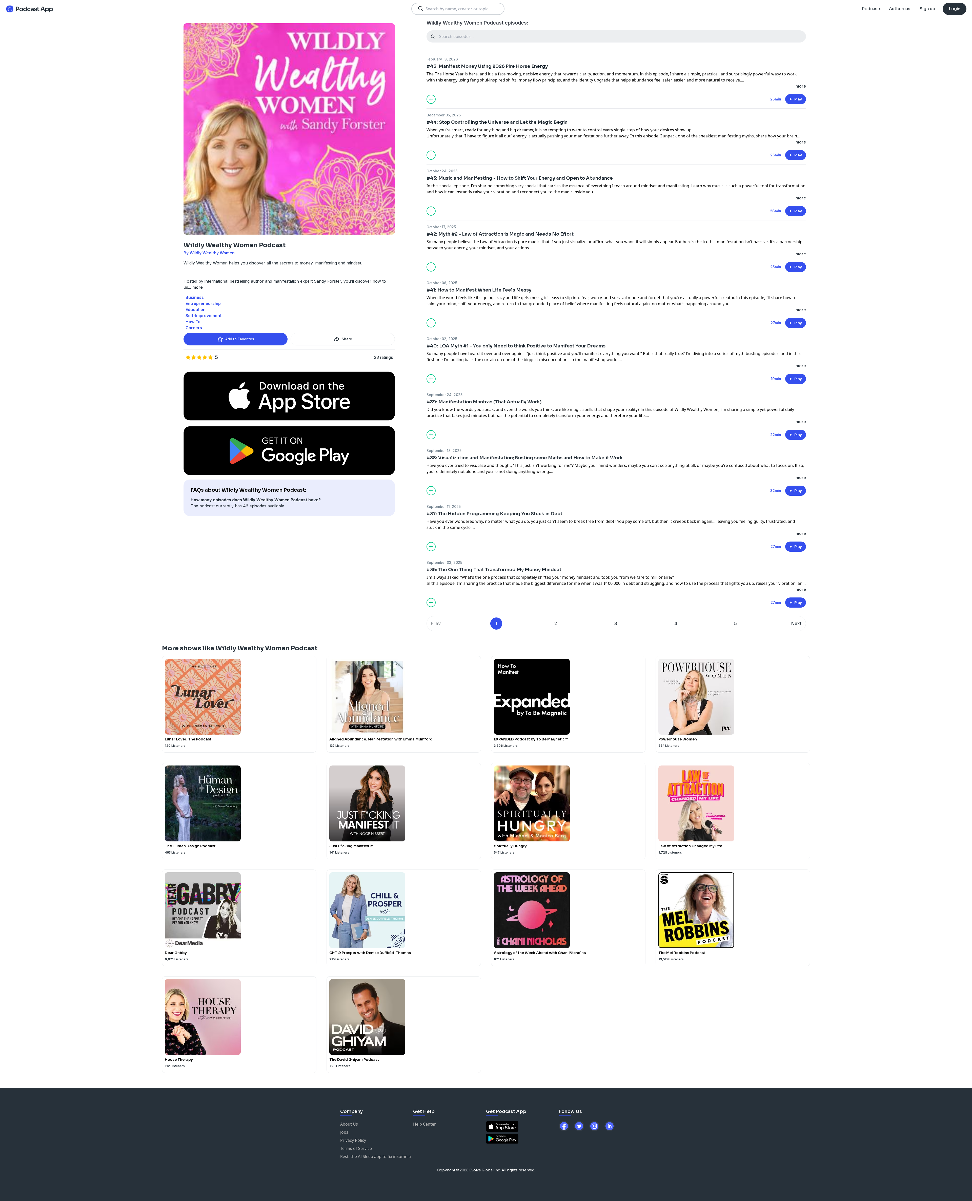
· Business (194, 297)
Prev (436, 623)
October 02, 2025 (442, 339)
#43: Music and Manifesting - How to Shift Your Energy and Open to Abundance (520, 178)
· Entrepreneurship (202, 303)
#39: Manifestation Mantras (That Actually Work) (484, 402)
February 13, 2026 (442, 59)
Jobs (344, 1132)
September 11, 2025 (444, 506)
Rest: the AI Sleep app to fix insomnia (375, 1156)
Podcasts (871, 8)
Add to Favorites (239, 339)
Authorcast (900, 8)
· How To (192, 321)
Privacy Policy (353, 1140)
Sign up (927, 8)
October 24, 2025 (442, 171)
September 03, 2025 (444, 562)
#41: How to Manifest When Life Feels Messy (479, 290)
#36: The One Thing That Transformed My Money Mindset (494, 569)
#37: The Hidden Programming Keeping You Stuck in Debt (494, 513)
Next (796, 623)
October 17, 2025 (441, 227)
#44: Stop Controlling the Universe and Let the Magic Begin (497, 122)
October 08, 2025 (442, 283)
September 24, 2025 (444, 394)
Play (798, 99)
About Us (349, 1124)
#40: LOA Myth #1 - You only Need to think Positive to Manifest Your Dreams (516, 346)
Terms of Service (356, 1148)
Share (347, 339)
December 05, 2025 (444, 115)
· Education (195, 309)
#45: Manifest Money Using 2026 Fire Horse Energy (487, 66)
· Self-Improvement (202, 315)
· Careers (193, 327)
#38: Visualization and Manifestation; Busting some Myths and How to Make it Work (525, 458)
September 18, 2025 (444, 450)
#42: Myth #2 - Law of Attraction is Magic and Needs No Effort (500, 234)
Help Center (424, 1124)
